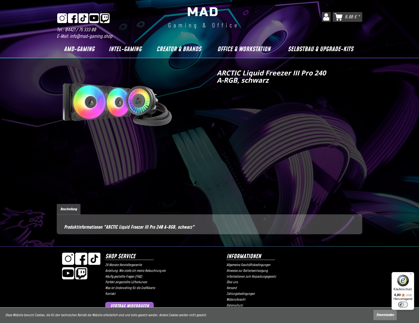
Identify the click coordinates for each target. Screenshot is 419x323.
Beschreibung (68, 209)
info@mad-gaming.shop (91, 36)
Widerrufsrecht (235, 299)
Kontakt (110, 293)
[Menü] (411, 275)
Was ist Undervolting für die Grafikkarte (130, 288)
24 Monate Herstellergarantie (123, 265)
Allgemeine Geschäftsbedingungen (248, 265)
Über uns (232, 282)
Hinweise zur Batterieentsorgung (247, 270)
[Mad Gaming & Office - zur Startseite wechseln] (203, 18)
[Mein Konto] (326, 17)
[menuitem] (326, 17)
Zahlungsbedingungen (240, 293)
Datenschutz (234, 305)
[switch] (403, 304)
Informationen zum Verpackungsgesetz (251, 276)
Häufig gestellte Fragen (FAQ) (123, 276)
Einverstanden (385, 315)
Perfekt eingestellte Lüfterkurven (126, 282)
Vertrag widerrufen (129, 306)
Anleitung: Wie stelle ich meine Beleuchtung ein (135, 270)
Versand (231, 288)
